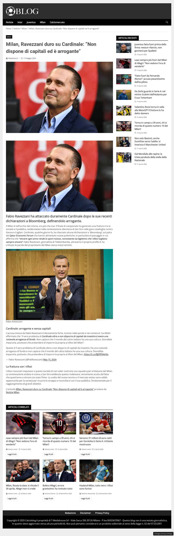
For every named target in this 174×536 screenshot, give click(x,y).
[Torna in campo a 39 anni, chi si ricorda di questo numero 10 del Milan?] (59, 423)
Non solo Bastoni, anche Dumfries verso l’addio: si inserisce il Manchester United (150, 141)
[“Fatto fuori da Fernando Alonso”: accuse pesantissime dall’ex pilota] (123, 79)
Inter (20, 22)
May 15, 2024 (49, 359)
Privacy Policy (102, 512)
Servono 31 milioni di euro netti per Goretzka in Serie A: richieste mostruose (96, 441)
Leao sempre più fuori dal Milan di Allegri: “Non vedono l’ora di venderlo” (22, 441)
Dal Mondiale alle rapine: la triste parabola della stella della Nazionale (151, 157)
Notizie (9, 22)
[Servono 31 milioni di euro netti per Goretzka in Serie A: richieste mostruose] (96, 423)
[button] (167, 22)
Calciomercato (57, 22)
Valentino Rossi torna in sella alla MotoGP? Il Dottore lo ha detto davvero (149, 110)
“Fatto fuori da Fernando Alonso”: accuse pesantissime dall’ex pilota (150, 79)
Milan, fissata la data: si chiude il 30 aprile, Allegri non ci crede (22, 487)
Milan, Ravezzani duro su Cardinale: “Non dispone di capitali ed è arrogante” (55, 389)
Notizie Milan (12, 392)
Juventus (31, 22)
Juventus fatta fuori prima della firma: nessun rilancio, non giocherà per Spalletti (150, 47)
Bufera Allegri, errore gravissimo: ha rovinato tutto (57, 487)
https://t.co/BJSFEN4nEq (96, 354)
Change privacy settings (163, 533)
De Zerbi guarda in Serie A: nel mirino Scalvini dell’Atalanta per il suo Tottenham (151, 94)
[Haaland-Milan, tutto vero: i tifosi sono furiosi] (96, 470)
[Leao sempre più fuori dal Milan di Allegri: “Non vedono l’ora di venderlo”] (22, 423)
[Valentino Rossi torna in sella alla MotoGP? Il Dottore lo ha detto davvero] (123, 110)
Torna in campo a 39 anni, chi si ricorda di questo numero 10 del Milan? (59, 441)
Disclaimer (85, 512)
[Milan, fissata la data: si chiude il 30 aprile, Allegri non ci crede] (22, 470)
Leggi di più (12, 454)
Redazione (70, 512)
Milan (43, 22)
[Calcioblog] (22, 10)
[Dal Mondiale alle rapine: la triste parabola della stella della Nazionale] (123, 157)
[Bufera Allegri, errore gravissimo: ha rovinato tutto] (59, 470)
